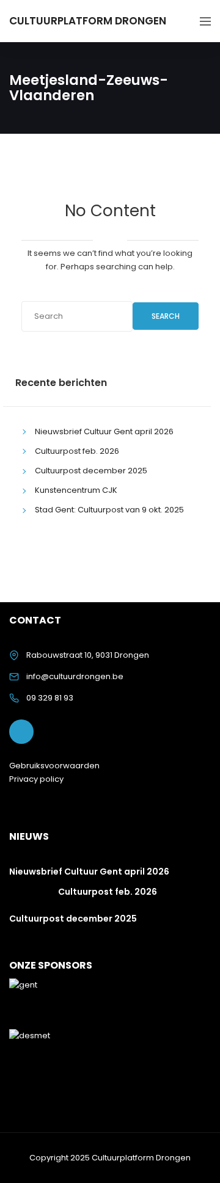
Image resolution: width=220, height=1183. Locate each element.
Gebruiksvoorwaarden (54, 765)
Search (166, 316)
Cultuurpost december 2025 (91, 470)
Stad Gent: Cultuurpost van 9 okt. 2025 (109, 509)
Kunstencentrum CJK (76, 490)
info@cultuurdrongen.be (74, 676)
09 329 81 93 (49, 698)
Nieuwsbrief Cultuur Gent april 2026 (104, 431)
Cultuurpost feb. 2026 (77, 451)
